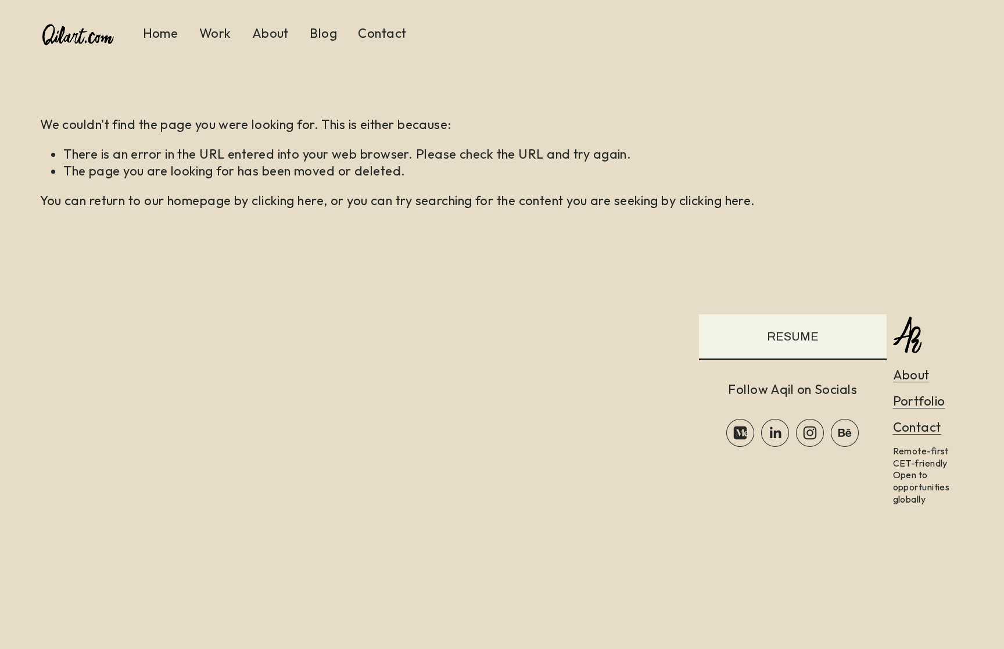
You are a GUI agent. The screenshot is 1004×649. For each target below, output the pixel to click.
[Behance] (845, 433)
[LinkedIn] (775, 433)
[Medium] (740, 433)
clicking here (288, 200)
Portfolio (919, 401)
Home (160, 33)
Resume (793, 336)
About (270, 33)
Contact (382, 33)
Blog (323, 33)
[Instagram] (810, 433)
